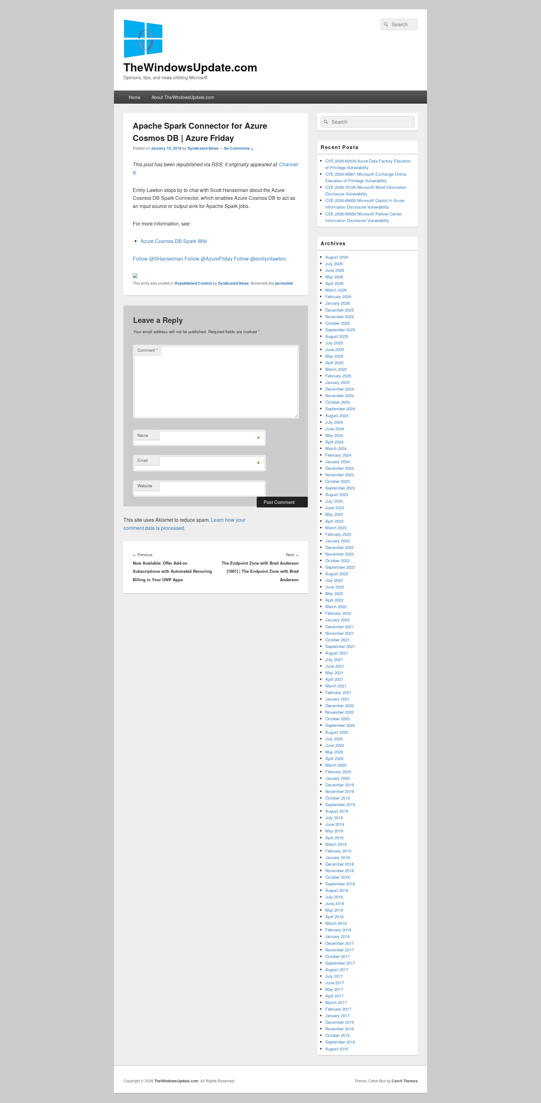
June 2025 (334, 349)
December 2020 (339, 705)
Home (135, 97)
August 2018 (336, 890)
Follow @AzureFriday (208, 258)
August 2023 (336, 494)
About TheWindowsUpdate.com (183, 97)
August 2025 (336, 336)
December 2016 (339, 1022)
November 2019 (339, 791)
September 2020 (340, 725)
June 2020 (334, 745)
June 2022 (334, 587)
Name (142, 435)
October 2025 (337, 323)
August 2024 (336, 415)
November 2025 (339, 316)
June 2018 (334, 903)
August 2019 (336, 811)
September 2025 (340, 330)
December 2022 (339, 547)
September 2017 (340, 963)
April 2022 (334, 600)
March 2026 (336, 290)
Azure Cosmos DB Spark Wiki (174, 241)
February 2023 (338, 534)
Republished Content (193, 283)
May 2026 (334, 277)
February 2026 (338, 296)
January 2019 (337, 857)
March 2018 (336, 923)
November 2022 (339, 554)
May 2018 (334, 910)
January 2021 (337, 699)
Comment (147, 350)
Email (142, 460)
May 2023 (334, 514)
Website (144, 486)
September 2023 (340, 488)
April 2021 (334, 679)
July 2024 (334, 422)
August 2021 (336, 653)
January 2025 (337, 382)
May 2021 (334, 673)
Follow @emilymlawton (260, 258)
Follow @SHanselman (158, 258)
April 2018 (334, 916)
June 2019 (334, 824)
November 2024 (339, 395)
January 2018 (337, 936)
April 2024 (334, 442)
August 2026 (336, 257)
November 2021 (339, 633)
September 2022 (340, 567)
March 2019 (336, 844)
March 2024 (336, 448)
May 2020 (334, 752)
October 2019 (337, 798)
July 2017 (334, 976)
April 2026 (334, 283)
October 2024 (337, 402)
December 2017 (339, 943)
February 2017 (338, 1009)
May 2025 (334, 356)
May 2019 (334, 831)
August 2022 (336, 574)
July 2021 (334, 659)
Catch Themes (405, 1081)
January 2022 (337, 620)
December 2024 (339, 389)
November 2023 (339, 475)
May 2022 (334, 593)
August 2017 (336, 969)
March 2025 (336, 369)
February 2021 (338, 692)
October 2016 (337, 1035)
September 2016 (340, 1042)
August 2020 (336, 732)
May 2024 (334, 435)
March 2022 (336, 606)
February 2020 (338, 771)
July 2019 (334, 818)
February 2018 (338, 930)
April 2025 (334, 362)
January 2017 (337, 1015)
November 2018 (339, 870)
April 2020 (334, 758)
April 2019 (334, 838)
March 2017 (336, 1002)
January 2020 (337, 778)
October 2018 (337, 877)
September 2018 (340, 884)
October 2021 (337, 640)
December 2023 (339, 468)
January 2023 (337, 541)
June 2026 (334, 270)
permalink (284, 283)
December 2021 (339, 626)
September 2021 (340, 646)
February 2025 (338, 376)
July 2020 (334, 739)
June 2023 (334, 507)
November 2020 (339, 712)
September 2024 (340, 409)
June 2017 (334, 983)
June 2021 (334, 666)
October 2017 (337, 956)
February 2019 (338, 851)
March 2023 (336, 528)
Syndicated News (203, 148)
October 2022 (337, 560)
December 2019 (339, 785)
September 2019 (340, 804)
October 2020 (337, 719)
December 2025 (339, 310)
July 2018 (334, 897)
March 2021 (336, 686)
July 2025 (334, 343)
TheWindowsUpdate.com (190, 67)
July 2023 (334, 501)
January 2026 (337, 303)
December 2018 (339, 864)
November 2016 (339, 1029)
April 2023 (334, 521)
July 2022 (334, 580)
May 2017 (334, 989)
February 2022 (338, 613)
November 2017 (339, 950)
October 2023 (337, 481)
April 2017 (334, 996)
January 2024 (337, 461)
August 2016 (336, 1049)
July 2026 (334, 264)
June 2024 (334, 429)
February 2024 (338, 455)
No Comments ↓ (239, 148)
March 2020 (336, 765)
